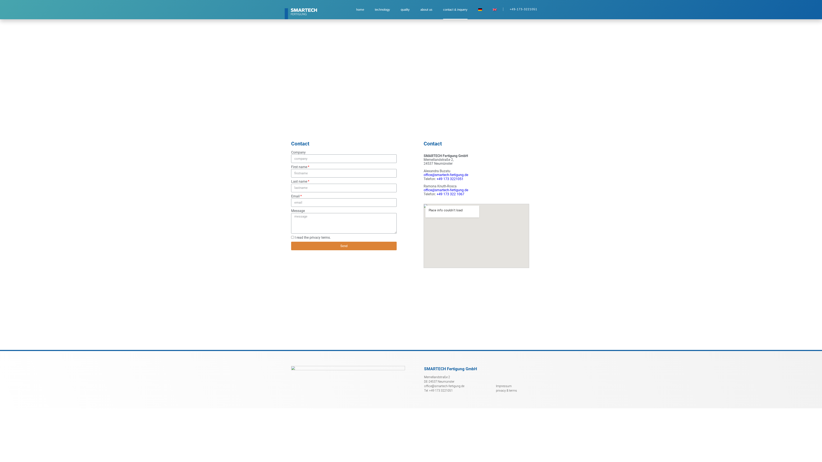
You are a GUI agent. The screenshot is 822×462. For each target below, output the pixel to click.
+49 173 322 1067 (450, 194)
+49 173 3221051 (450, 179)
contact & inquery (455, 9)
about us (426, 9)
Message (298, 211)
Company (298, 152)
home (360, 9)
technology (382, 9)
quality (405, 9)
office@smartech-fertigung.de (446, 175)
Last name (299, 182)
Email (295, 196)
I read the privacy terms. (313, 237)
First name (299, 167)
